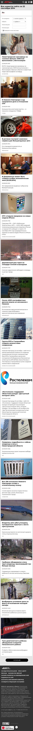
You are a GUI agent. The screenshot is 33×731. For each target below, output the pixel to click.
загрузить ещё (16, 660)
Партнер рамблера (14, 723)
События (5, 496)
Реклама (4, 673)
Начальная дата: (6, 24)
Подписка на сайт (7, 677)
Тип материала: (5, 18)
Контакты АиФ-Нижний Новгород (12, 679)
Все (3, 12)
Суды (4, 113)
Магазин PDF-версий (15, 673)
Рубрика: (4, 21)
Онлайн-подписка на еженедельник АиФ (15, 675)
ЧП (3, 274)
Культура (5, 73)
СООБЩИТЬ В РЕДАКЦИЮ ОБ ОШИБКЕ (12, 681)
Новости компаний (8, 236)
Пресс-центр (22, 671)
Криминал (5, 315)
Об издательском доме (9, 671)
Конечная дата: (5, 27)
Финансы (5, 150)
